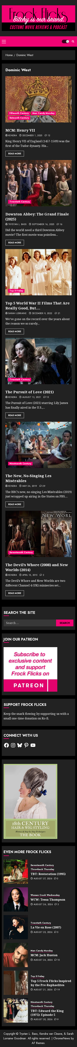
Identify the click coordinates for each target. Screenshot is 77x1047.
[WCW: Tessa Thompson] (16, 899)
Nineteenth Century (20, 463)
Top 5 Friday (16, 290)
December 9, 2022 (42, 313)
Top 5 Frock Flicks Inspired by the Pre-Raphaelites (51, 983)
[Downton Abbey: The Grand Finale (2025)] (38, 183)
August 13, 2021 (31, 397)
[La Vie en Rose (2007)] (16, 927)
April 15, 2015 (29, 575)
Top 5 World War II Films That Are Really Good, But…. (37, 305)
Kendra (12, 135)
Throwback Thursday (42, 869)
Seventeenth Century (21, 552)
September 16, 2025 (43, 224)
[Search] (73, 41)
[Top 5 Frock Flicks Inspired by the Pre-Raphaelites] (16, 983)
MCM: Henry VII (20, 130)
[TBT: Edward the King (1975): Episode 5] (16, 1010)
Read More (14, 153)
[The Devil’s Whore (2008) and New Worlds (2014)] (38, 534)
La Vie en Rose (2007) (46, 927)
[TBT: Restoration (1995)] (16, 872)
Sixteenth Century (19, 117)
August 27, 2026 (43, 878)
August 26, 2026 (43, 904)
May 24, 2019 (29, 486)
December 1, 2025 (32, 135)
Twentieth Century (19, 201)
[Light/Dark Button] (65, 41)
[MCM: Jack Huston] (16, 955)
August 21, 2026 (43, 989)
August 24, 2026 (43, 960)
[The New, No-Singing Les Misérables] (38, 445)
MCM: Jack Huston (44, 955)
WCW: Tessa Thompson (48, 900)
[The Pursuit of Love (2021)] (38, 361)
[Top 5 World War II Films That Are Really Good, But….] (38, 272)
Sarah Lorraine (17, 313)
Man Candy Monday (43, 113)
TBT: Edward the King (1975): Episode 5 (47, 1013)
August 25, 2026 (43, 932)
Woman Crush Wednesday (45, 895)
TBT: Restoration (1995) (48, 874)
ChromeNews (61, 1038)
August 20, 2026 (43, 1019)
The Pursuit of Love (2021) (29, 392)
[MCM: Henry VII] (38, 99)
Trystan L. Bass (17, 224)
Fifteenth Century (19, 113)
